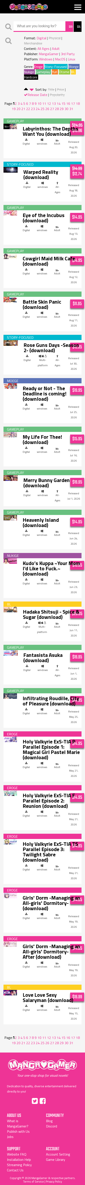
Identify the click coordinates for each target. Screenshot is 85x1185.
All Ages (43, 48)
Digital (41, 38)
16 (68, 103)
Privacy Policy (54, 1181)
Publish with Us (18, 1131)
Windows (46, 59)
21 (23, 108)
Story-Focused (55, 66)
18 (78, 103)
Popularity (57, 94)
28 (57, 108)
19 (14, 108)
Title (51, 89)
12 (49, 103)
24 (38, 108)
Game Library (55, 1159)
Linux (71, 59)
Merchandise (33, 43)
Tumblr (52, 1100)
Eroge (38, 66)
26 (47, 108)
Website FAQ (16, 1154)
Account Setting (58, 1154)
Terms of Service (33, 1181)
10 (39, 103)
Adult (56, 48)
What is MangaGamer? (17, 1123)
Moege (73, 66)
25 (42, 108)
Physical (55, 38)
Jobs (10, 1136)
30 (66, 108)
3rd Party (68, 53)
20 (18, 108)
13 (54, 103)
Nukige (29, 71)
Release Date (37, 94)
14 (59, 103)
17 (73, 103)
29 (62, 108)
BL (73, 71)
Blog (49, 1120)
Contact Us (15, 1170)
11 (44, 103)
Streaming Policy (19, 1164)
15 (63, 103)
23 (33, 108)
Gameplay (43, 71)
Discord (51, 1126)
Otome (64, 71)
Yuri (54, 71)
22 (28, 108)
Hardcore (30, 77)
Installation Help (19, 1159)
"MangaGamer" (42, 1068)
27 (52, 108)
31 (71, 108)
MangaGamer (28, 7)
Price (60, 89)
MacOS (60, 59)
